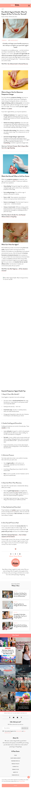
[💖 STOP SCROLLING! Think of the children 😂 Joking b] (7, 678)
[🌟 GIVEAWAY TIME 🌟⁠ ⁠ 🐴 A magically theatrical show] (7, 651)
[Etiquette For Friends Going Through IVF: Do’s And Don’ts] (15, 629)
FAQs (15, 755)
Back (3, 8)
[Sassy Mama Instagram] (17, 717)
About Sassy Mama (15, 556)
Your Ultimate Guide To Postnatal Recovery (17, 64)
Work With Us (15, 775)
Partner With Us (15, 760)
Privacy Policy (15, 763)
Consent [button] (15, 785)
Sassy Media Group (15, 758)
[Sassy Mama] (15, 5)
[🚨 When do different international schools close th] (23, 651)
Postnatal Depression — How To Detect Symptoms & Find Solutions (14, 535)
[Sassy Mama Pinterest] (21, 717)
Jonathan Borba (16, 542)
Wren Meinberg (16, 539)
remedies (4, 428)
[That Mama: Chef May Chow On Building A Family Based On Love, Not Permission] (15, 598)
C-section (9, 108)
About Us (15, 772)
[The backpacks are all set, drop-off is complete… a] (7, 701)
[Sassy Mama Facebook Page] (10, 717)
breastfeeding (7, 143)
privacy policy (19, 731)
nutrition (14, 510)
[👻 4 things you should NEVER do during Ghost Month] (23, 678)
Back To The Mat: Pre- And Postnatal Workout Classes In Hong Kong (13, 215)
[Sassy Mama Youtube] (13, 717)
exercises (16, 491)
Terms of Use (15, 769)
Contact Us (15, 766)
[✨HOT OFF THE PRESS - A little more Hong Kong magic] (23, 701)
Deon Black (9, 541)
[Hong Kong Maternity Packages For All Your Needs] (15, 608)
